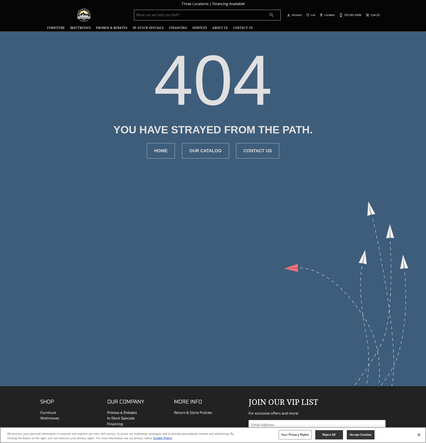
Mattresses (80, 28)
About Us (220, 28)
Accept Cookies (360, 434)
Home (161, 150)
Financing (178, 28)
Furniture (56, 28)
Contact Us (243, 28)
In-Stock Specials (148, 28)
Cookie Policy (162, 438)
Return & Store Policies (193, 412)
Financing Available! (228, 3)
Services (199, 28)
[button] (288, 15)
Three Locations (195, 3)
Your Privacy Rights (295, 434)
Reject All (329, 434)
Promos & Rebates (111, 28)
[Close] (419, 435)
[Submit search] (271, 15)
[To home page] (84, 15)
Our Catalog (205, 150)
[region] (213, 435)
